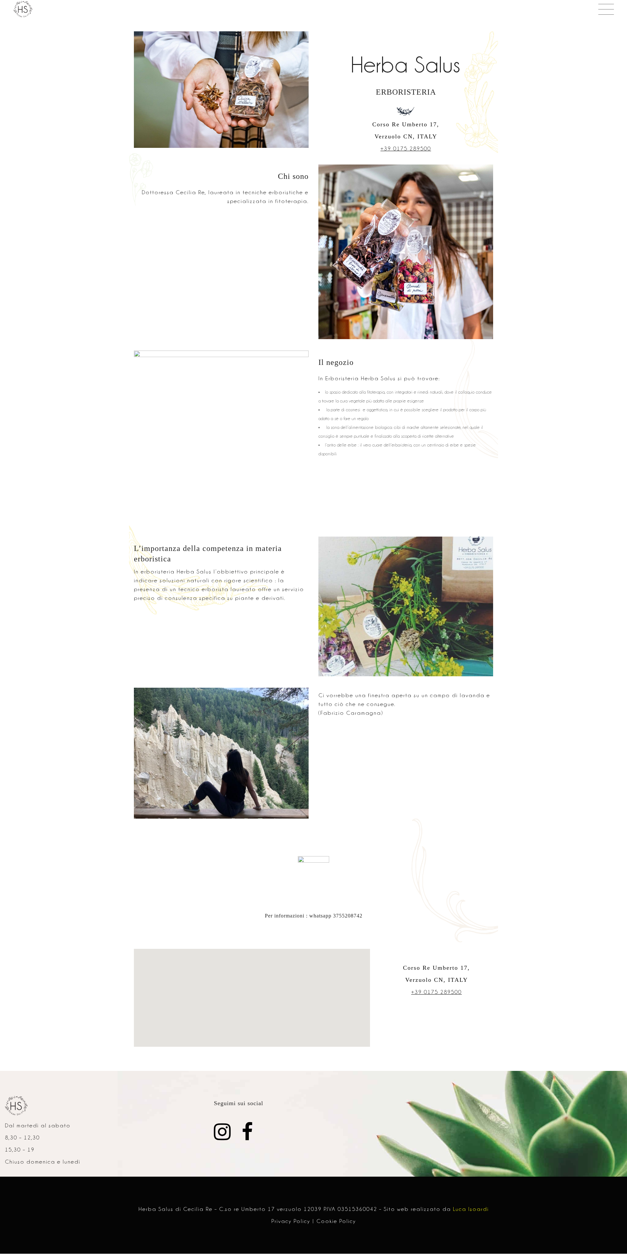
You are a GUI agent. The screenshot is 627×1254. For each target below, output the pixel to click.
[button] (613, 9)
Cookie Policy (336, 1221)
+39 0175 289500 (405, 148)
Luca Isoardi (471, 1209)
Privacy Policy (290, 1221)
